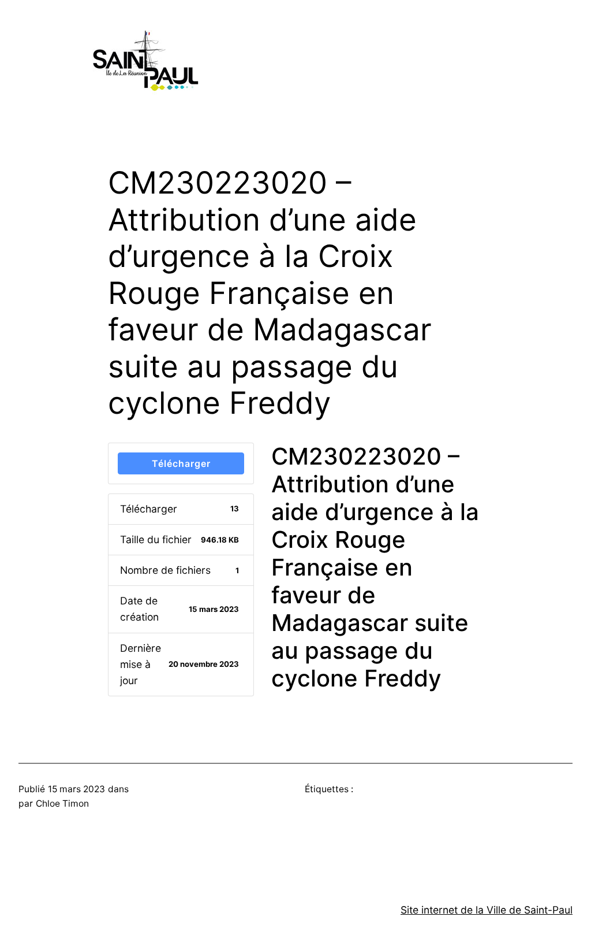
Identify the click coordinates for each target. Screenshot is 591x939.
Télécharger (181, 463)
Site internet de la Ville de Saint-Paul (487, 910)
